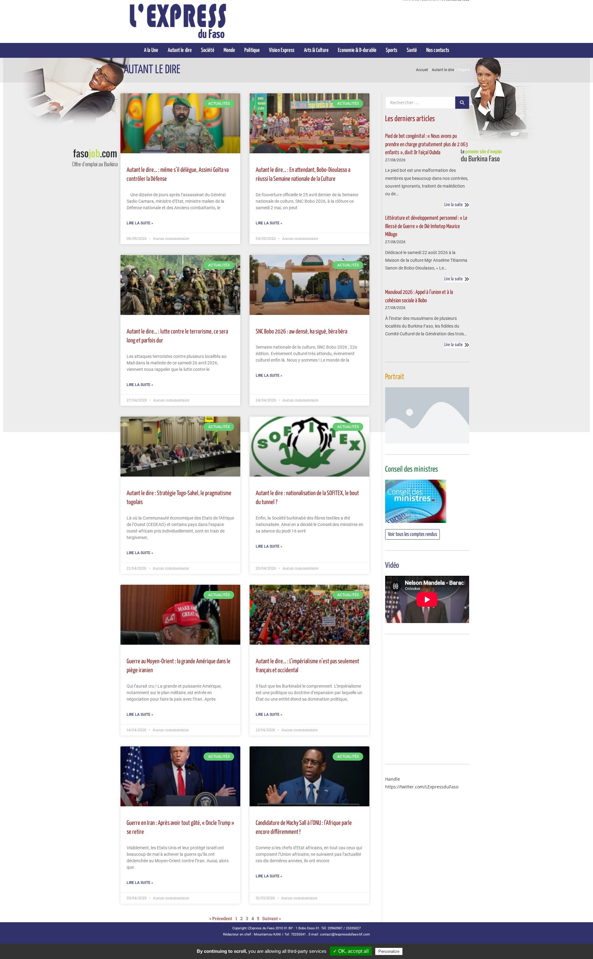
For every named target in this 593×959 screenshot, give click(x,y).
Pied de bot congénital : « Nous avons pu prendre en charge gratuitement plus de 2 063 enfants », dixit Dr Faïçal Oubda (426, 144)
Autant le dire (443, 70)
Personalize (388, 951)
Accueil (422, 70)
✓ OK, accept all (351, 951)
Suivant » (271, 918)
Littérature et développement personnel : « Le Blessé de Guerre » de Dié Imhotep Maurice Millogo (426, 226)
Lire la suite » (140, 223)
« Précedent (220, 918)
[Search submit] (462, 102)
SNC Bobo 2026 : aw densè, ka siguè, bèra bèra (301, 332)
